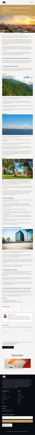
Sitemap (3, 402)
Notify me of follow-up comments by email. (10, 343)
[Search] (30, 2)
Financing (19, 395)
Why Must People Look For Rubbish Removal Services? (13, 368)
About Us (4, 393)
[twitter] (14, 309)
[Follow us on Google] (7, 425)
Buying (19, 393)
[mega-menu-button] (32, 2)
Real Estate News (7, 34)
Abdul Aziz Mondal (11, 314)
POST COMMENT (8, 347)
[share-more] (29, 309)
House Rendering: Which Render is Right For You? (13, 301)
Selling (19, 402)
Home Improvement (21, 397)
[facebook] (6, 309)
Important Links (5, 391)
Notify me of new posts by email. (8, 344)
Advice (19, 391)
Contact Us (4, 395)
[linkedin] (21, 309)
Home (3, 34)
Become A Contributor (6, 397)
